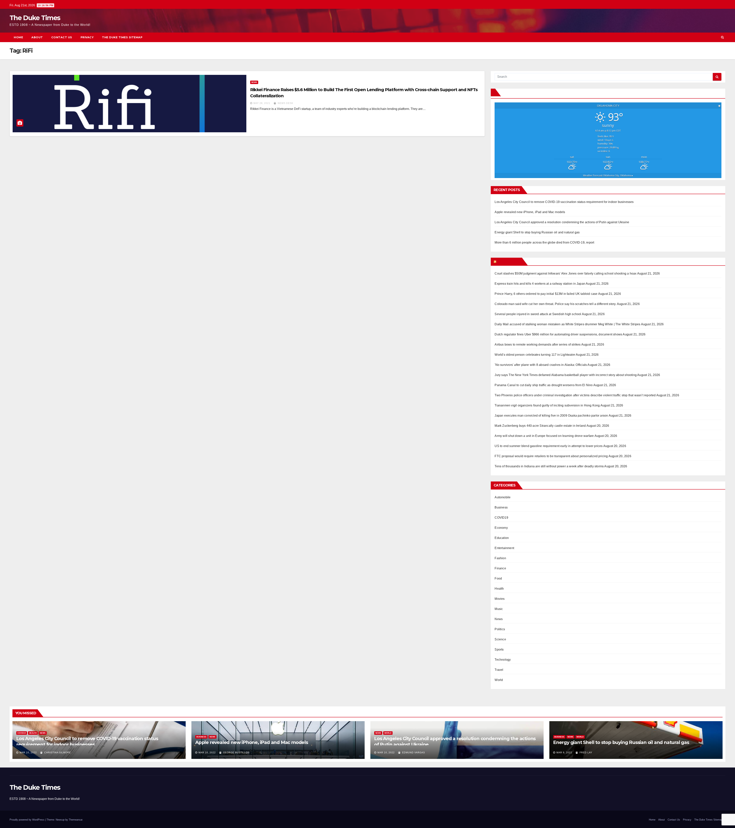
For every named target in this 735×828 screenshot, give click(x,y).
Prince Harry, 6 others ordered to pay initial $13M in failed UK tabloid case (546, 293)
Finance (500, 568)
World (499, 680)
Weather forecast (608, 175)
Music (499, 609)
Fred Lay (585, 752)
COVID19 (501, 517)
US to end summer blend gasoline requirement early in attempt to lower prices (549, 446)
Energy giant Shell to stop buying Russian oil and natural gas (537, 232)
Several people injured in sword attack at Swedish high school (538, 314)
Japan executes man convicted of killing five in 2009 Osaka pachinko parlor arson (551, 415)
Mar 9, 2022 (564, 752)
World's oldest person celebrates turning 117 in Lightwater (535, 354)
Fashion (500, 558)
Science (500, 639)
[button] (722, 37)
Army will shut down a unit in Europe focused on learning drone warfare (544, 435)
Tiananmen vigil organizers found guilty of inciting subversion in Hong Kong (547, 405)
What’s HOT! (508, 261)
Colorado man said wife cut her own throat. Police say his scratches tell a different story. (555, 304)
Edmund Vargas (413, 752)
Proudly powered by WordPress (27, 819)
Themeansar (75, 819)
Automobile (502, 497)
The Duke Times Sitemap (122, 37)
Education (502, 537)
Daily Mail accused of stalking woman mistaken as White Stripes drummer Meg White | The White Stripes (567, 324)
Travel (499, 669)
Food (498, 578)
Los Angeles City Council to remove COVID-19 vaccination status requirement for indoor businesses (564, 202)
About (37, 37)
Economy (501, 527)
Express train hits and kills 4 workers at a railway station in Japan (540, 283)
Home (18, 37)
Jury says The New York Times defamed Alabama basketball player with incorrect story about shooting (566, 375)
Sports (499, 649)
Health (499, 588)
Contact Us (61, 37)
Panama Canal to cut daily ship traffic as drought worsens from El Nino (544, 385)
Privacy (87, 37)
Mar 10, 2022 (28, 752)
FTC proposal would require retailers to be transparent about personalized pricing (551, 456)
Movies (500, 598)
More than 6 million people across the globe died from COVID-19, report (544, 242)
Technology (503, 659)
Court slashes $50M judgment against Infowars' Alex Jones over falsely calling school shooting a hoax (565, 273)
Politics (500, 629)
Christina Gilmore (57, 752)
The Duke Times (35, 18)
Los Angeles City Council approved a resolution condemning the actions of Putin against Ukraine (562, 222)
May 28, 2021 (261, 103)
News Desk (285, 103)
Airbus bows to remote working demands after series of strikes (538, 344)
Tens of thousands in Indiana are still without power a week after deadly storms (549, 466)
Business (501, 507)
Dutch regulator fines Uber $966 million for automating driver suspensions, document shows (558, 334)
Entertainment (504, 548)
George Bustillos (235, 752)
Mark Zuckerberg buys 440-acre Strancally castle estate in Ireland (540, 425)
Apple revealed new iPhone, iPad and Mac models (530, 212)
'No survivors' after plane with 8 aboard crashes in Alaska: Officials (541, 364)
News (254, 82)
